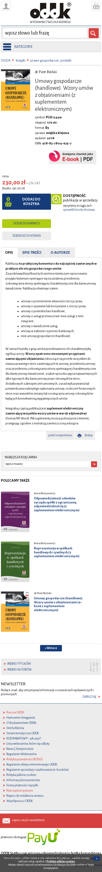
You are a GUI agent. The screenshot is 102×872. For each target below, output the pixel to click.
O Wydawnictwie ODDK (21, 723)
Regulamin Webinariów (21, 754)
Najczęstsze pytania (19, 790)
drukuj (88, 435)
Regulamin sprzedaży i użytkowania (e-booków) (37, 769)
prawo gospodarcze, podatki (50, 60)
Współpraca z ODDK (19, 801)
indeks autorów (19, 669)
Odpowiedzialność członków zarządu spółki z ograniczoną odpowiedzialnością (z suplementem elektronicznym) (56, 504)
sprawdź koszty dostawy (79, 209)
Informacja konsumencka (23, 780)
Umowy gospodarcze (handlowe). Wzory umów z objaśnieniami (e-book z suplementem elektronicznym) (58, 604)
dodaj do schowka (27, 235)
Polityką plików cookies (60, 861)
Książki (20, 60)
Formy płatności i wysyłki (22, 785)
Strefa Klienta (15, 728)
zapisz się (89, 696)
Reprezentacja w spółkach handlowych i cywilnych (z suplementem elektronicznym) (56, 552)
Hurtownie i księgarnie (20, 717)
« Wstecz (51, 648)
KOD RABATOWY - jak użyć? (23, 738)
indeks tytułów (19, 663)
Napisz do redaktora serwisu (24, 795)
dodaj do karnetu (27, 223)
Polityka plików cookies (21, 775)
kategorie (23, 47)
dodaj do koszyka (31, 201)
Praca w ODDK (15, 712)
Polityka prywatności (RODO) (24, 759)
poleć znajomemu (60, 435)
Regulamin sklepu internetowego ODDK (31, 764)
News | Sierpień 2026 (19, 749)
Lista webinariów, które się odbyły (28, 743)
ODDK (6, 60)
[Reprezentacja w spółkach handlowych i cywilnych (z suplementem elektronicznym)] (15, 561)
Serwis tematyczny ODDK (22, 733)
